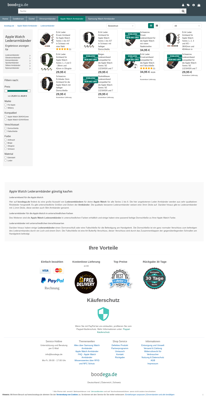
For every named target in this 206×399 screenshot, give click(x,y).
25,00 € (14, 96)
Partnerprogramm (119, 348)
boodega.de (9, 26)
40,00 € (24, 96)
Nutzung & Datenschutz (153, 357)
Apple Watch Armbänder (71, 19)
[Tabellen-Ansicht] (151, 25)
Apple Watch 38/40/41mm (18, 117)
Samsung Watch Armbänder (101, 19)
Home (5, 19)
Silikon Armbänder (12, 65)
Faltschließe (12, 131)
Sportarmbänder (12, 63)
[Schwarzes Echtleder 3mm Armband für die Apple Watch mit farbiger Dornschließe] (47, 84)
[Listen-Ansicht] (157, 25)
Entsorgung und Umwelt (152, 345)
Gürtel (32, 19)
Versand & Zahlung (153, 348)
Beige (10, 143)
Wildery (11, 108)
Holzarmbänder (11, 60)
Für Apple (11, 105)
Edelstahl (11, 158)
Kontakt (120, 354)
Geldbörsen (18, 19)
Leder (10, 161)
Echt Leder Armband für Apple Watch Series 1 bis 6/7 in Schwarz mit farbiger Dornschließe (105, 40)
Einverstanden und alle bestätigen (160, 395)
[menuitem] (183, 5)
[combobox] (120, 26)
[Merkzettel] (188, 5)
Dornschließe (13, 128)
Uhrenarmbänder (47, 19)
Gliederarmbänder (12, 58)
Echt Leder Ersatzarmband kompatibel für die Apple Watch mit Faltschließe (147, 60)
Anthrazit (11, 140)
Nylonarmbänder (12, 68)
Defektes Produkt (120, 345)
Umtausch (120, 351)
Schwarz (11, 149)
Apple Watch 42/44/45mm (18, 120)
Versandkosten (97, 392)
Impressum (152, 363)
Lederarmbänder (47, 26)
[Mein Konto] (183, 5)
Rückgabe (120, 357)
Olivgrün (11, 146)
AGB (153, 360)
